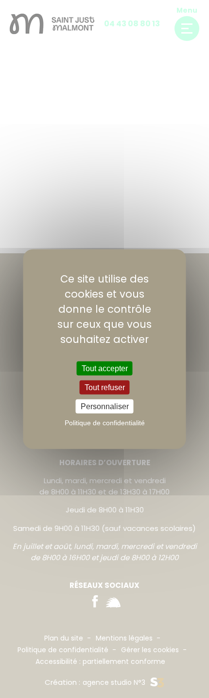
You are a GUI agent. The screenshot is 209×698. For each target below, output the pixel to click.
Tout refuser (105, 387)
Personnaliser (105, 406)
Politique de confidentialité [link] (105, 423)
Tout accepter (105, 368)
